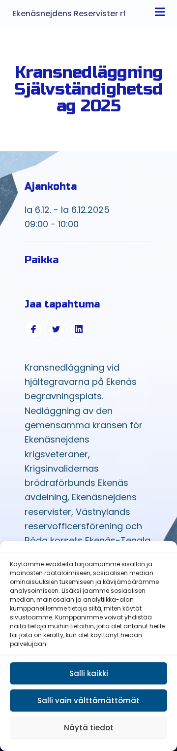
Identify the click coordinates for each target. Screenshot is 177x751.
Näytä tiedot (89, 727)
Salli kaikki (88, 673)
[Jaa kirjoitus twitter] (56, 329)
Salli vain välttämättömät (88, 700)
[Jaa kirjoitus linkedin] (79, 329)
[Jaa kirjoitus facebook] (33, 329)
